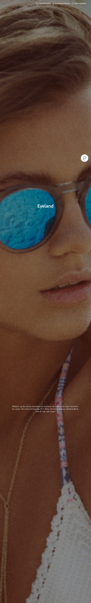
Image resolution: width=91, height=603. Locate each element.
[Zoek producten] (85, 158)
